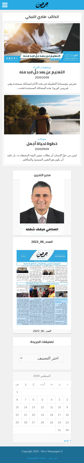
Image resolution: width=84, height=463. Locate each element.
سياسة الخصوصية (36, 457)
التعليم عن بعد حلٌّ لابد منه (42, 71)
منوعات (42, 138)
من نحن (53, 457)
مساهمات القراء (42, 67)
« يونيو (67, 440)
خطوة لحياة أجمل (42, 143)
